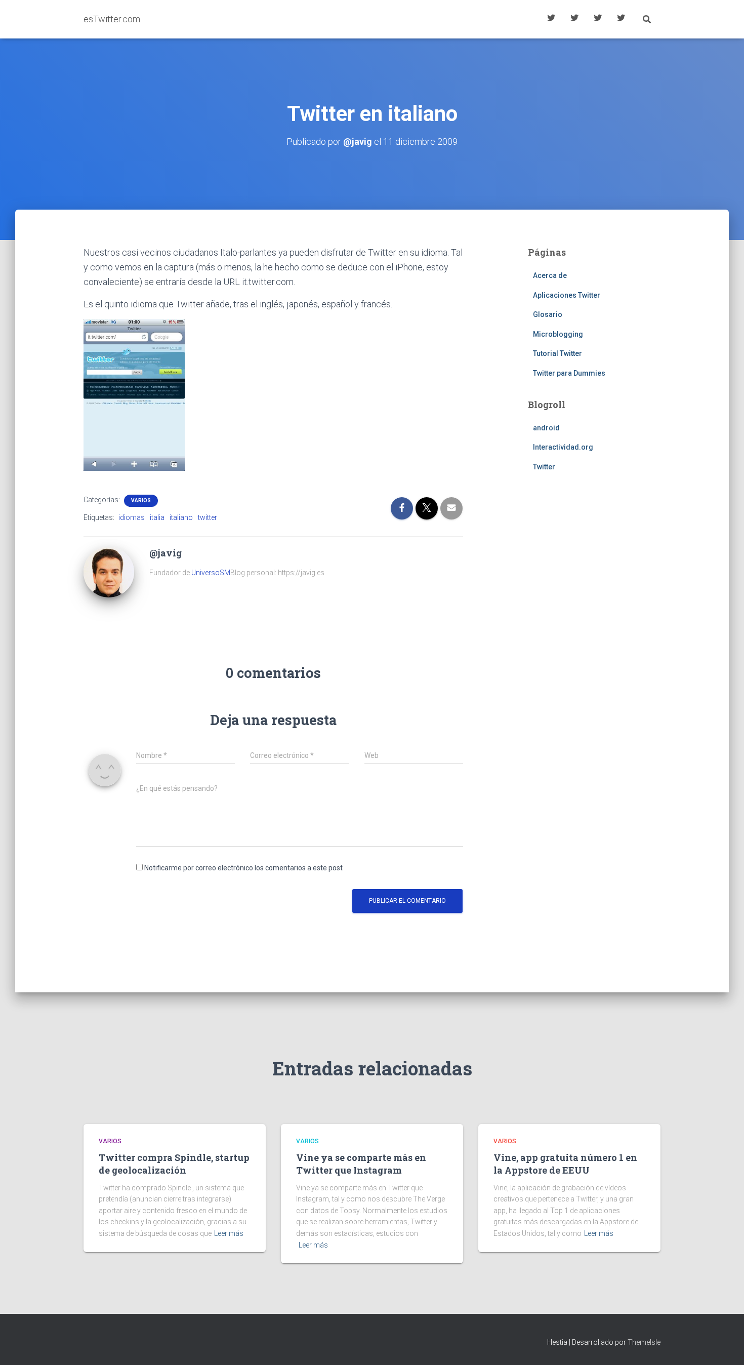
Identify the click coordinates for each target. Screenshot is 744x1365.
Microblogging (558, 334)
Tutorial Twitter (551, 19)
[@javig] (109, 572)
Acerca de (621, 19)
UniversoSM (210, 573)
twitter (207, 517)
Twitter (544, 467)
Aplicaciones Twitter (574, 19)
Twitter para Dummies (569, 373)
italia (157, 517)
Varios (141, 500)
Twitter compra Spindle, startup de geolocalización (174, 1163)
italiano (181, 517)
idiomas (131, 517)
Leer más (228, 1233)
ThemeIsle (644, 1342)
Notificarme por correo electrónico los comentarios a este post (243, 868)
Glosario (597, 19)
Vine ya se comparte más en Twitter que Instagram (361, 1163)
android (546, 428)
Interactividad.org (563, 447)
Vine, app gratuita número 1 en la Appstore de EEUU (565, 1163)
